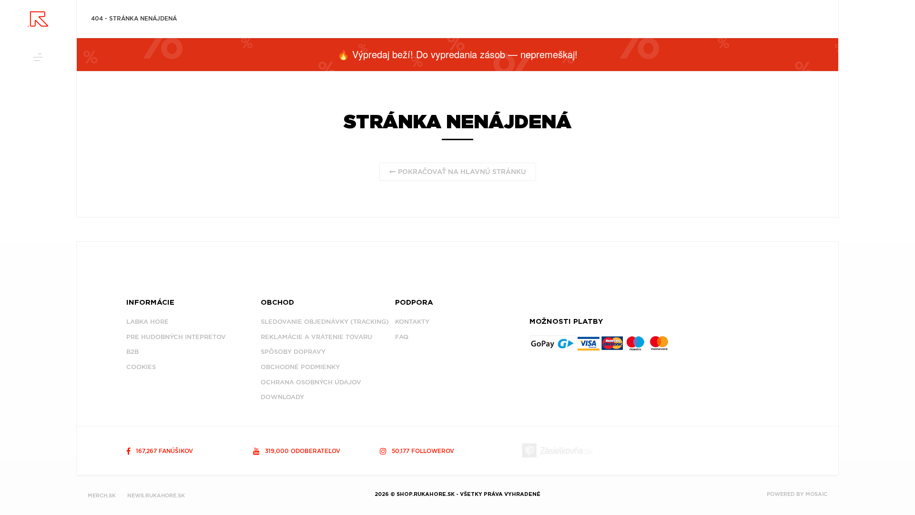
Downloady (282, 397)
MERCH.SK (102, 495)
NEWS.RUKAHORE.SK (156, 495)
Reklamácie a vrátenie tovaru (316, 336)
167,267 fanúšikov (163, 450)
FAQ (401, 336)
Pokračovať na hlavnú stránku (461, 171)
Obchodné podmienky (300, 367)
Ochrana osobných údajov (311, 382)
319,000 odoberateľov (301, 450)
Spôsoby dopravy (293, 351)
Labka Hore (147, 321)
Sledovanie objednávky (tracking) (325, 321)
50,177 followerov (422, 450)
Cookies (141, 367)
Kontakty (412, 321)
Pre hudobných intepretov (176, 336)
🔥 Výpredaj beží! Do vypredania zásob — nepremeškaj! (457, 54)
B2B (132, 351)
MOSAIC (816, 494)
